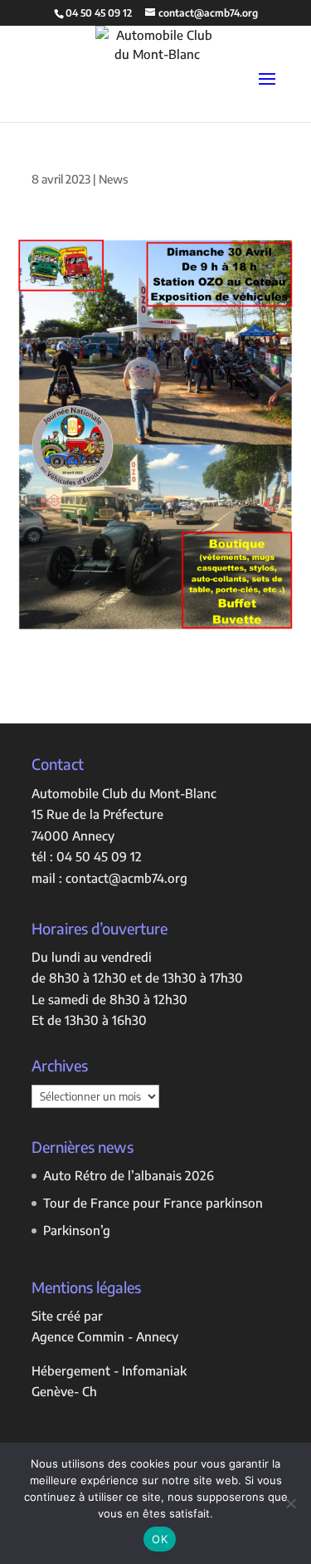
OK (160, 1539)
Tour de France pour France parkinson (153, 1202)
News (113, 179)
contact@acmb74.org (126, 877)
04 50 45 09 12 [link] (99, 856)
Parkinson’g (76, 1230)
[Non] (290, 1503)
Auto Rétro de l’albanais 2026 (128, 1175)
